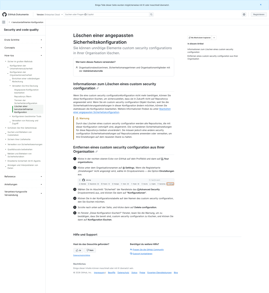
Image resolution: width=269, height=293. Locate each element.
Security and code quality (21, 29)
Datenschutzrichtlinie (81, 255)
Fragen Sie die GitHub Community (148, 249)
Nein (91, 250)
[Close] (261, 4)
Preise (142, 272)
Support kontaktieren (142, 253)
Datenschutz (123, 272)
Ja (80, 250)
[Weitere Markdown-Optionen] (214, 37)
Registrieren (258, 14)
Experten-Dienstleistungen (159, 272)
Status (134, 272)
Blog (176, 272)
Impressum (99, 272)
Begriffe (111, 272)
